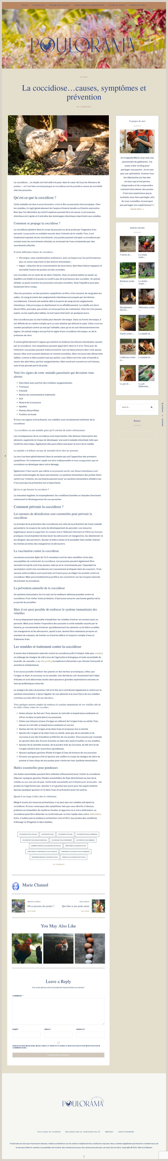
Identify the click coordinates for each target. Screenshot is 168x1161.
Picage (84, 77)
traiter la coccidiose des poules (73, 857)
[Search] (151, 407)
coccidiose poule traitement (61, 840)
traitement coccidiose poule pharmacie (75, 851)
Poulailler (39, 5)
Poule (25, 5)
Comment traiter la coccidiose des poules (46, 845)
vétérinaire (95, 814)
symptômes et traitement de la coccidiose (42, 851)
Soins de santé (117, 5)
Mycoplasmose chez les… (126, 308)
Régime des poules (59, 5)
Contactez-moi (138, 5)
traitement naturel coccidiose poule (45, 857)
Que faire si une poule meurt (75, 906)
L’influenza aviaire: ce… (128, 358)
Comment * (17, 996)
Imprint (109, 1132)
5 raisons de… (126, 254)
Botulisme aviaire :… (127, 282)
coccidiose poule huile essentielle (34, 840)
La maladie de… (145, 333)
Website (80, 1029)
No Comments (84, 107)
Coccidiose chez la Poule (28, 834)
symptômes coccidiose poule (75, 845)
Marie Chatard (35, 885)
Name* (15, 1029)
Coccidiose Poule (47, 834)
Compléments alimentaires (89, 5)
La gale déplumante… (144, 385)
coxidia (98, 653)
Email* (47, 1029)
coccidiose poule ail (65, 834)
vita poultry (46, 661)
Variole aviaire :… (127, 333)
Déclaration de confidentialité (82, 1132)
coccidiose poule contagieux (87, 834)
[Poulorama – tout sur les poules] (84, 38)
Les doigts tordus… (142, 255)
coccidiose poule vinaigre (85, 840)
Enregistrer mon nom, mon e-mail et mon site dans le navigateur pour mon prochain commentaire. (56, 1047)
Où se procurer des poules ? (41, 906)
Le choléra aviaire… (142, 282)
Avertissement (126, 1132)
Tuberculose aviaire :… (146, 308)
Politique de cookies (49, 1132)
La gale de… (125, 383)
